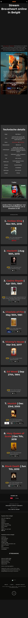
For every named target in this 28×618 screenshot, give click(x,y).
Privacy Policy (20, 584)
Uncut (6, 584)
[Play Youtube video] (14, 191)
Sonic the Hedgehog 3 (6, 518)
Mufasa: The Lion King (6, 525)
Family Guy (3, 537)
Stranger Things (4, 542)
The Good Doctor (5, 547)
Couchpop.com (4, 569)
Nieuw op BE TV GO (5, 562)
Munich (12, 403)
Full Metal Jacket (14, 509)
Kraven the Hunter (5, 523)
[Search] (26, 1)
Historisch (12, 46)
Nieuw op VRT (4, 564)
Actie (4, 46)
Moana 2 (3, 522)
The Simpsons (4, 539)
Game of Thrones (5, 545)
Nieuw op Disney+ (5, 561)
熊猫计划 (3, 530)
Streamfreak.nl (4, 571)
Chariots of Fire (15, 311)
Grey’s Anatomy (4, 538)
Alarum (2, 527)
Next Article (14, 507)
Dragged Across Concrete (14, 505)
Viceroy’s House (14, 341)
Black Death (12, 466)
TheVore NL (3, 568)
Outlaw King (14, 221)
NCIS (2, 546)
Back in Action (4, 526)
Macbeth (12, 250)
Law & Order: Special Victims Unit (8, 543)
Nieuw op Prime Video (6, 559)
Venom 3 (3, 519)
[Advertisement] (14, 30)
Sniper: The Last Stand (6, 529)
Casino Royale (14, 280)
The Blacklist (4, 549)
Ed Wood (12, 371)
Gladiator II (3, 521)
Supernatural (4, 541)
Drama (7, 46)
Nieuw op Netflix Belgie (6, 558)
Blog (12, 584)
